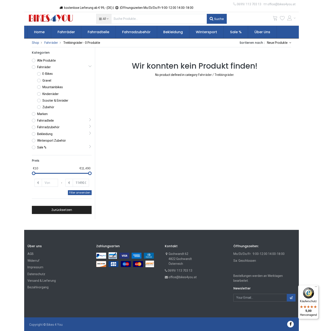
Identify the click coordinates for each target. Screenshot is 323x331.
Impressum (35, 267)
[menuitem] (39, 32)
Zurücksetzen (61, 210)
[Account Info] (291, 18)
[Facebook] (290, 324)
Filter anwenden (79, 192)
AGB (30, 254)
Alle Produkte (46, 60)
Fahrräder (51, 42)
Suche (218, 19)
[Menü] (316, 287)
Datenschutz (36, 274)
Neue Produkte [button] (277, 42)
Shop (35, 42)
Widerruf (33, 260)
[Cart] (275, 19)
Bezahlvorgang (38, 287)
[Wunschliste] (282, 19)
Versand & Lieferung (41, 280)
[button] (103, 19)
